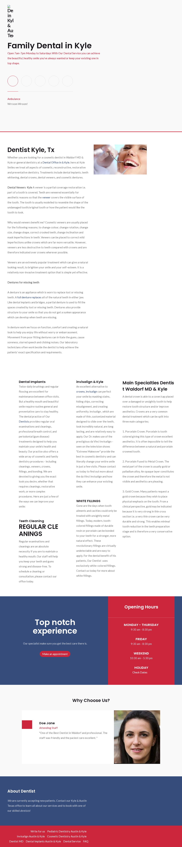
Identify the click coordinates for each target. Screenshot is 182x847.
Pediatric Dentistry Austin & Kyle (67, 831)
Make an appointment (55, 654)
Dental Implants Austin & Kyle (43, 841)
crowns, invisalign (86, 391)
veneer (46, 197)
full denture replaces (29, 297)
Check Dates (140, 672)
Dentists (24, 421)
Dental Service (72, 841)
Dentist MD (16, 841)
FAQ (85, 841)
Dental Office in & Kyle (55, 162)
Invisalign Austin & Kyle (31, 836)
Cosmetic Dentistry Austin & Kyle (67, 836)
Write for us (38, 831)
